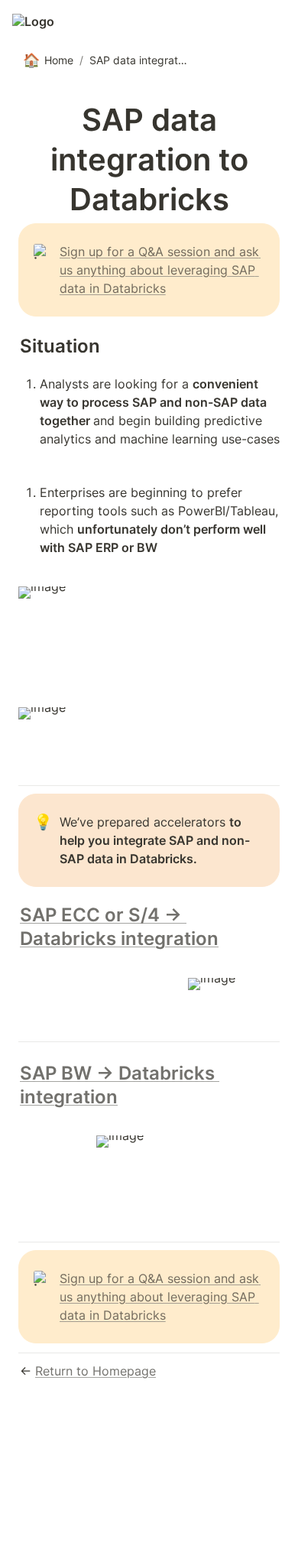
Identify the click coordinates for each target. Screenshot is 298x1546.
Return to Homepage (95, 1371)
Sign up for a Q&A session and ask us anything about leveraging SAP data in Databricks (161, 270)
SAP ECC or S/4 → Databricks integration (119, 927)
